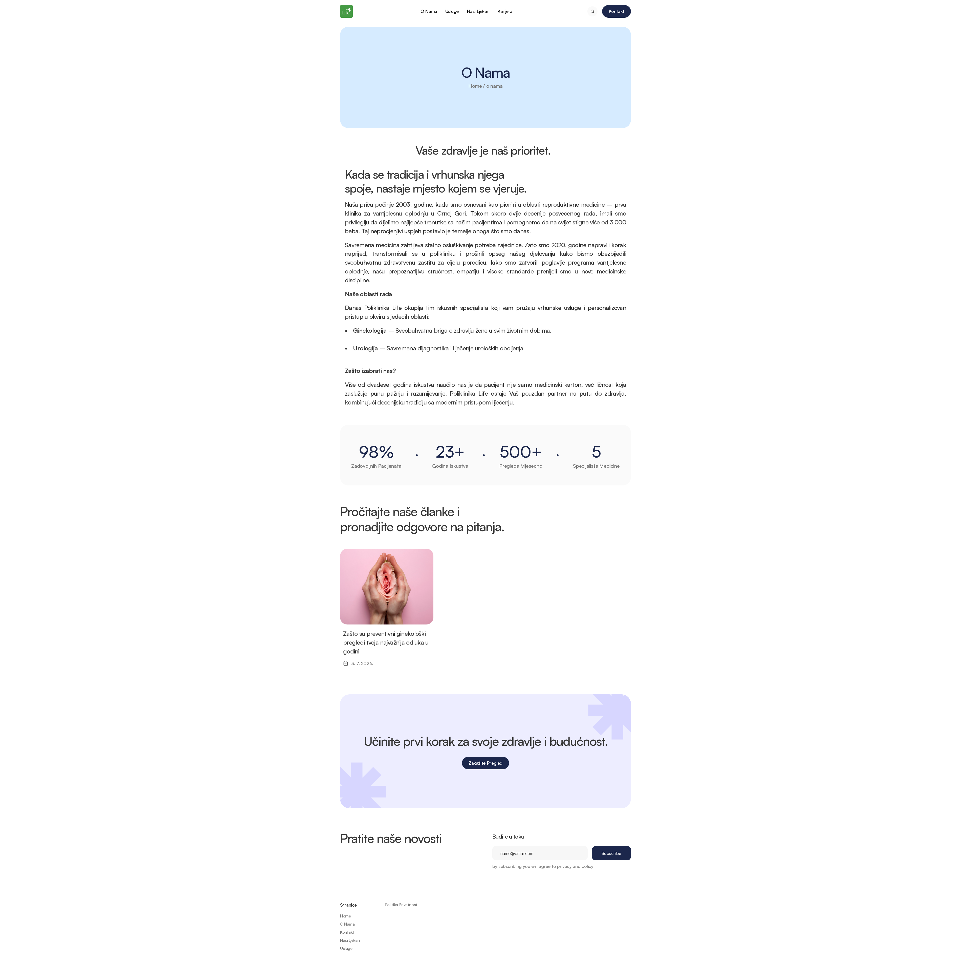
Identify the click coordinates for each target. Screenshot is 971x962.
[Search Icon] (592, 11)
